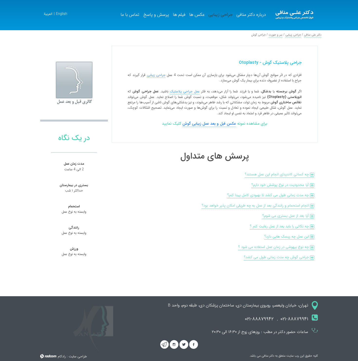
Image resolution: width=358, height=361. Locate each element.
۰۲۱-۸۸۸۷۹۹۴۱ (294, 319)
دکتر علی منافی (312, 34)
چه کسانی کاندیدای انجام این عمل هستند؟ (277, 174)
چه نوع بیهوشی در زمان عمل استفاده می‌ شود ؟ (274, 247)
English (61, 14)
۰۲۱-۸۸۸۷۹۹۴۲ (257, 319)
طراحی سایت (78, 356)
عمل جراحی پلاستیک (185, 91)
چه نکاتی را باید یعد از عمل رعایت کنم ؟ (280, 226)
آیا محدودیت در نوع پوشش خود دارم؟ (280, 185)
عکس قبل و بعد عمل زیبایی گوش (209, 124)
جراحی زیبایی (293, 34)
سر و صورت (276, 34)
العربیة (48, 14)
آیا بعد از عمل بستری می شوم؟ (286, 216)
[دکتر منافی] (294, 15)
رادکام (62, 356)
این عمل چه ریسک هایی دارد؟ (287, 236)
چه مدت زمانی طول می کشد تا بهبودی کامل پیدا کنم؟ (268, 195)
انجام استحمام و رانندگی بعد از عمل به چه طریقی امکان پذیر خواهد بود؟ (256, 206)
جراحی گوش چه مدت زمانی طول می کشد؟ (277, 257)
